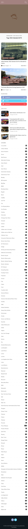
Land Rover (4, 350)
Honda (4, 80)
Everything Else (4, 269)
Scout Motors (4, 463)
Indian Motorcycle (5, 324)
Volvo (2, 506)
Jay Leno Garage (5, 333)
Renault (3, 443)
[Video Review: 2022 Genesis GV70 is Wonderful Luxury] (14, 51)
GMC (2, 304)
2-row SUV (3, 145)
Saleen (2, 457)
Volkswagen (6, 83)
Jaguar (2, 330)
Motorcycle (3, 391)
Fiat (2, 281)
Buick (2, 194)
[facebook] (14, 97)
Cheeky (3, 212)
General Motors (5, 293)
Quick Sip (3, 431)
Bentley (3, 177)
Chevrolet (3, 215)
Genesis (11, 58)
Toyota (17, 82)
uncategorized (4, 495)
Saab (2, 454)
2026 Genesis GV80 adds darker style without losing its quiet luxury (18, 128)
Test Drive (10, 82)
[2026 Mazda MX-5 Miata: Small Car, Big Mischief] (5, 137)
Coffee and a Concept (6, 229)
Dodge (2, 246)
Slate (2, 474)
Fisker (2, 284)
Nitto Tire (3, 402)
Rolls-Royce (4, 451)
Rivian (2, 448)
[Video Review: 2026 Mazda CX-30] (5, 113)
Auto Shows (11, 79)
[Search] (25, 2)
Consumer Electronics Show (7, 238)
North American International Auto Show (10, 405)
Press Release (4, 425)
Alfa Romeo (4, 157)
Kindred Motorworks (6, 344)
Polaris (2, 417)
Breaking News (4, 189)
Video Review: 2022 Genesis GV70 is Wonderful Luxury (13, 62)
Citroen (3, 223)
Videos (2, 500)
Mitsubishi (3, 388)
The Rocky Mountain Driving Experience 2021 (13, 87)
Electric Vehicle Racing (6, 261)
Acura (4, 79)
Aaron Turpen (6, 65)
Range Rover (4, 440)
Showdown (3, 472)
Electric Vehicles (5, 264)
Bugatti (2, 192)
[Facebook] (12, 519)
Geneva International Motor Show (9, 298)
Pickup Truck (4, 411)
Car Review (5, 58)
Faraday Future (5, 272)
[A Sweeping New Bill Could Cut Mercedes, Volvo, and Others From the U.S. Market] (5, 121)
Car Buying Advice (5, 206)
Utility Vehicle (4, 498)
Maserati (3, 371)
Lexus (22, 80)
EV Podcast (4, 267)
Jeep (15, 80)
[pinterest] (14, 104)
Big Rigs (3, 183)
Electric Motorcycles (6, 258)
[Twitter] (15, 519)
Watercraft (3, 509)
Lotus (2, 362)
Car (2, 203)
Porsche (3, 422)
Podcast (3, 414)
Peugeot (3, 408)
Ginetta (3, 301)
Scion (2, 460)
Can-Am (3, 200)
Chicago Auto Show (5, 217)
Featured (3, 275)
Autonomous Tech (5, 174)
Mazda (2, 376)
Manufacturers (4, 368)
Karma (2, 339)
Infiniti (2, 327)
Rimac (2, 446)
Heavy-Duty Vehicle (5, 310)
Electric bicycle (4, 255)
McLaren (3, 379)
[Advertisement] (14, 19)
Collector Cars (4, 235)
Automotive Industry (6, 171)
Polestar (3, 420)
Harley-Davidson (5, 307)
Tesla (2, 483)
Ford (17, 79)
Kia (18, 80)
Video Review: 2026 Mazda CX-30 (17, 112)
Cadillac (3, 197)
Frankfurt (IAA (4, 290)
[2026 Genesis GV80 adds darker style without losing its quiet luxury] (5, 129)
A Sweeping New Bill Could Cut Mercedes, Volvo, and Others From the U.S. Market (18, 120)
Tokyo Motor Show (5, 489)
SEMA (2, 466)
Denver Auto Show (5, 241)
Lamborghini (4, 347)
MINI (2, 385)
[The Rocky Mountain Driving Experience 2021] (14, 77)
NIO (2, 397)
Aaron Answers (4, 151)
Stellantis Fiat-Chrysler (6, 477)
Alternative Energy (5, 160)
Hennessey (3, 313)
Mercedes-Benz (5, 382)
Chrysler (3, 220)
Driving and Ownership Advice (8, 249)
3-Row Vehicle (4, 148)
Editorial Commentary (6, 252)
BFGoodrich (4, 180)
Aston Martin (4, 163)
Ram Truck (3, 437)
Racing (2, 434)
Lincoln (2, 356)
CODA (2, 226)
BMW (2, 186)
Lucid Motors (4, 365)
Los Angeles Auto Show (6, 359)
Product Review (5, 428)
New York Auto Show (6, 394)
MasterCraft (4, 373)
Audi (2, 166)
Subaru (3, 480)
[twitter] (14, 100)
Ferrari (2, 278)
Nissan (4, 82)
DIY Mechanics (4, 243)
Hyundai (10, 80)
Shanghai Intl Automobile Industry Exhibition (11, 469)
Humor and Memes (5, 319)
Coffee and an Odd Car (6, 232)
